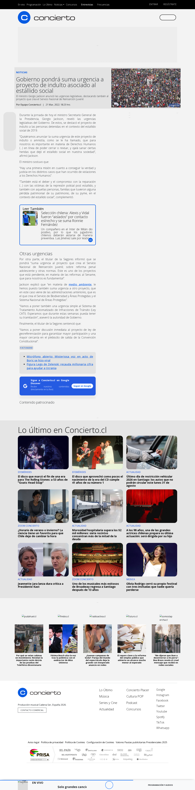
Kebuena (149, 754)
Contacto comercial (32, 710)
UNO (84, 754)
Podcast (131, 702)
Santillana (92, 750)
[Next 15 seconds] (117, 785)
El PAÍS (64, 750)
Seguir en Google (82, 386)
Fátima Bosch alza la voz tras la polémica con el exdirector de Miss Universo (63, 659)
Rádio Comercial (153, 762)
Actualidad (27, 347)
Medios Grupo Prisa (39, 759)
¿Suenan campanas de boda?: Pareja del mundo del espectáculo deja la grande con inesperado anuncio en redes (97, 660)
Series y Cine (108, 702)
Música (104, 696)
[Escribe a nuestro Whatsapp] (157, 17)
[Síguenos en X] (138, 17)
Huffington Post (68, 754)
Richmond (63, 762)
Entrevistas (87, 4)
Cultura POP (134, 696)
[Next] (125, 785)
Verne (130, 754)
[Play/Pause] (109, 785)
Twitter (160, 706)
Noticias (58, 4)
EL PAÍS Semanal (122, 754)
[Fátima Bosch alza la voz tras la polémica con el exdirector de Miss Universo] (63, 638)
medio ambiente (80, 284)
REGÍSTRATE (169, 4)
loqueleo (126, 762)
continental (114, 754)
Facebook (162, 700)
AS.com (129, 750)
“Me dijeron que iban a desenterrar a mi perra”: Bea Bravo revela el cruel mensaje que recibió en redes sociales (166, 660)
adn (138, 750)
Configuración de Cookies (100, 742)
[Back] (93, 785)
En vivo (21, 4)
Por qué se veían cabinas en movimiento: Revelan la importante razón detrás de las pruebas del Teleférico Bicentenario (29, 660)
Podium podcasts (63, 758)
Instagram (162, 695)
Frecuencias (103, 4)
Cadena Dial (139, 754)
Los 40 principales (78, 750)
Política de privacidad (52, 742)
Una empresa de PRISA (39, 753)
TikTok (160, 722)
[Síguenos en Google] (124, 17)
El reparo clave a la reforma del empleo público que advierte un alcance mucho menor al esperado (131, 659)
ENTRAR (153, 4)
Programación (34, 4)
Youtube (161, 711)
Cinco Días (103, 754)
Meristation (140, 762)
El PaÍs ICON (103, 762)
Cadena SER (120, 750)
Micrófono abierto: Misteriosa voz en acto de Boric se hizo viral (60, 358)
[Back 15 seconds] (101, 785)
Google (160, 689)
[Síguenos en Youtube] (143, 17)
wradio (92, 754)
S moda (115, 762)
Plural (91, 762)
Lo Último (47, 4)
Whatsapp (162, 728)
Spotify (160, 717)
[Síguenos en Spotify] (147, 17)
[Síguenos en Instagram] (128, 17)
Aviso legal (33, 742)
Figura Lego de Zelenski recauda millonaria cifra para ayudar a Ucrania (60, 366)
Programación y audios (160, 785)
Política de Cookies (75, 742)
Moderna (77, 762)
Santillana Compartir (107, 750)
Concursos (71, 4)
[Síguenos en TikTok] (152, 17)
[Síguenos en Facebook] (133, 17)
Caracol (149, 750)
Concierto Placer (137, 690)
